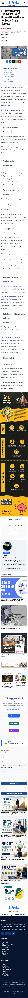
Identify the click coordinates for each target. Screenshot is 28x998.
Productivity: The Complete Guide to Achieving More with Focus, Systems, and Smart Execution (12, 882)
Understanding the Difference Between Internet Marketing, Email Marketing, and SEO (7, 685)
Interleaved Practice (10, 78)
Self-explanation (9, 76)
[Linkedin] (10, 61)
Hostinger (19, 993)
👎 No (14, 533)
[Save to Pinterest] (26, 505)
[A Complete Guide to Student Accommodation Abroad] (14, 643)
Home (2, 31)
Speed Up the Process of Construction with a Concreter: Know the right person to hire (13, 627)
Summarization (9, 81)
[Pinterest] (19, 61)
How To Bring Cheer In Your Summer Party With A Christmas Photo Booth (20, 684)
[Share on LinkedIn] (26, 495)
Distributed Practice (10, 70)
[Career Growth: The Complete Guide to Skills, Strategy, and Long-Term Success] (14, 803)
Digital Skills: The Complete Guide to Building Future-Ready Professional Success (13, 835)
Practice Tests (9, 72)
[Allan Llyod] (2, 35)
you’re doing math (7, 300)
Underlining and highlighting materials (15, 79)
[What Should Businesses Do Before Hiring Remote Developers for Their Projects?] (14, 588)
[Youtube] (13, 933)
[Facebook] (7, 61)
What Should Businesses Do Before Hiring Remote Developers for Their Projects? (12, 600)
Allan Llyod (7, 34)
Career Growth (7, 28)
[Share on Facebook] (26, 492)
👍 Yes (14, 529)
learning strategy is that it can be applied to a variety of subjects (13, 266)
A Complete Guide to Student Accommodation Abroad (14, 655)
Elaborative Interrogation (11, 74)
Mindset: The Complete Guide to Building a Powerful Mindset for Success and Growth (12, 858)
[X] (13, 61)
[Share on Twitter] (26, 499)
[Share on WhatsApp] (26, 502)
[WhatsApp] (16, 61)
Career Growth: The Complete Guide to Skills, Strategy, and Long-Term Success (13, 813)
